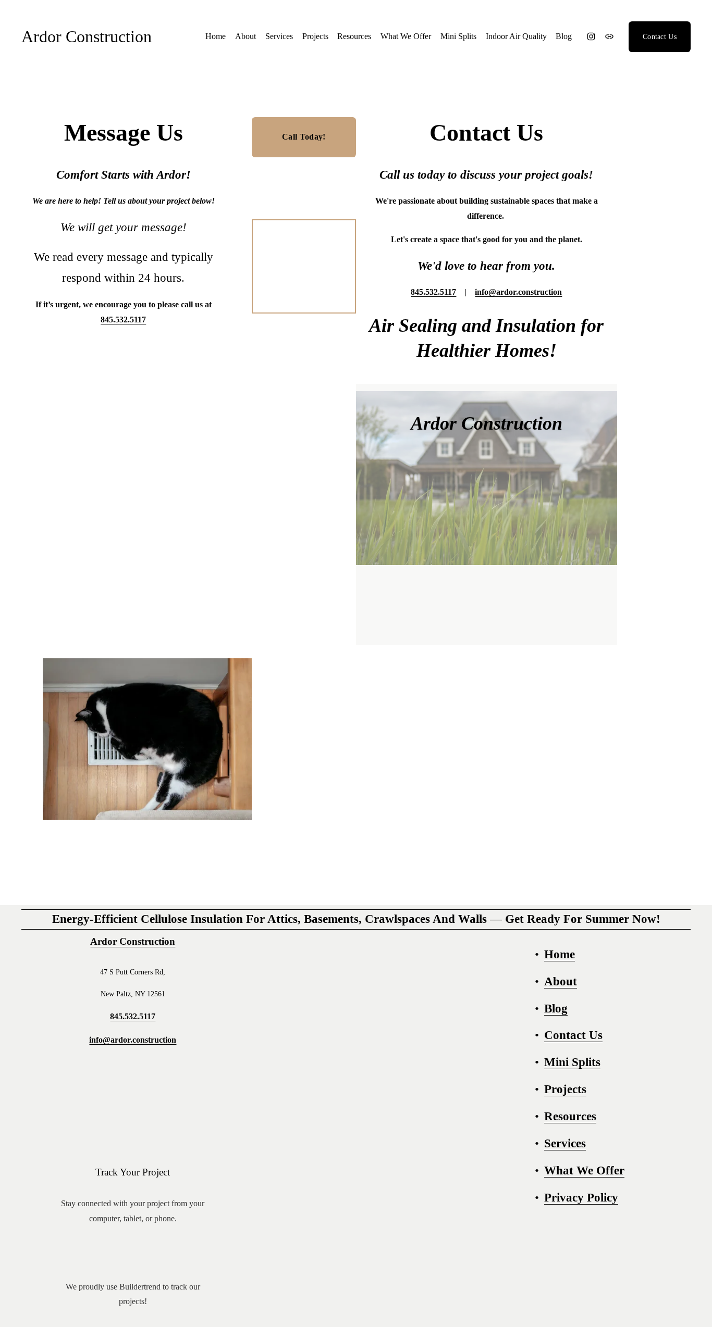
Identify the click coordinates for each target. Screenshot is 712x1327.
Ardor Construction (86, 36)
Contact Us (660, 36)
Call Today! (304, 136)
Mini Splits (458, 36)
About (245, 36)
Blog (564, 36)
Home (215, 36)
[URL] (609, 36)
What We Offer (405, 36)
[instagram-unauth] (591, 36)
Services (279, 36)
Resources (354, 36)
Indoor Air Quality (516, 36)
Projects (315, 36)
